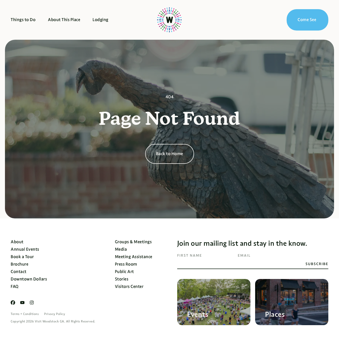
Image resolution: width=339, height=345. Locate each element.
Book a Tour (22, 256)
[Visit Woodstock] (169, 19)
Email (244, 255)
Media (121, 249)
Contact (19, 271)
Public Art (124, 271)
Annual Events (25, 249)
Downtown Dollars (29, 279)
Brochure (19, 264)
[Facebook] (13, 302)
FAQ (15, 286)
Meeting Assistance (133, 256)
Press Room (126, 264)
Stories (122, 279)
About (17, 241)
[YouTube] (22, 302)
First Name (189, 255)
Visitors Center (129, 286)
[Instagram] (32, 302)
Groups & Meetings (133, 241)
